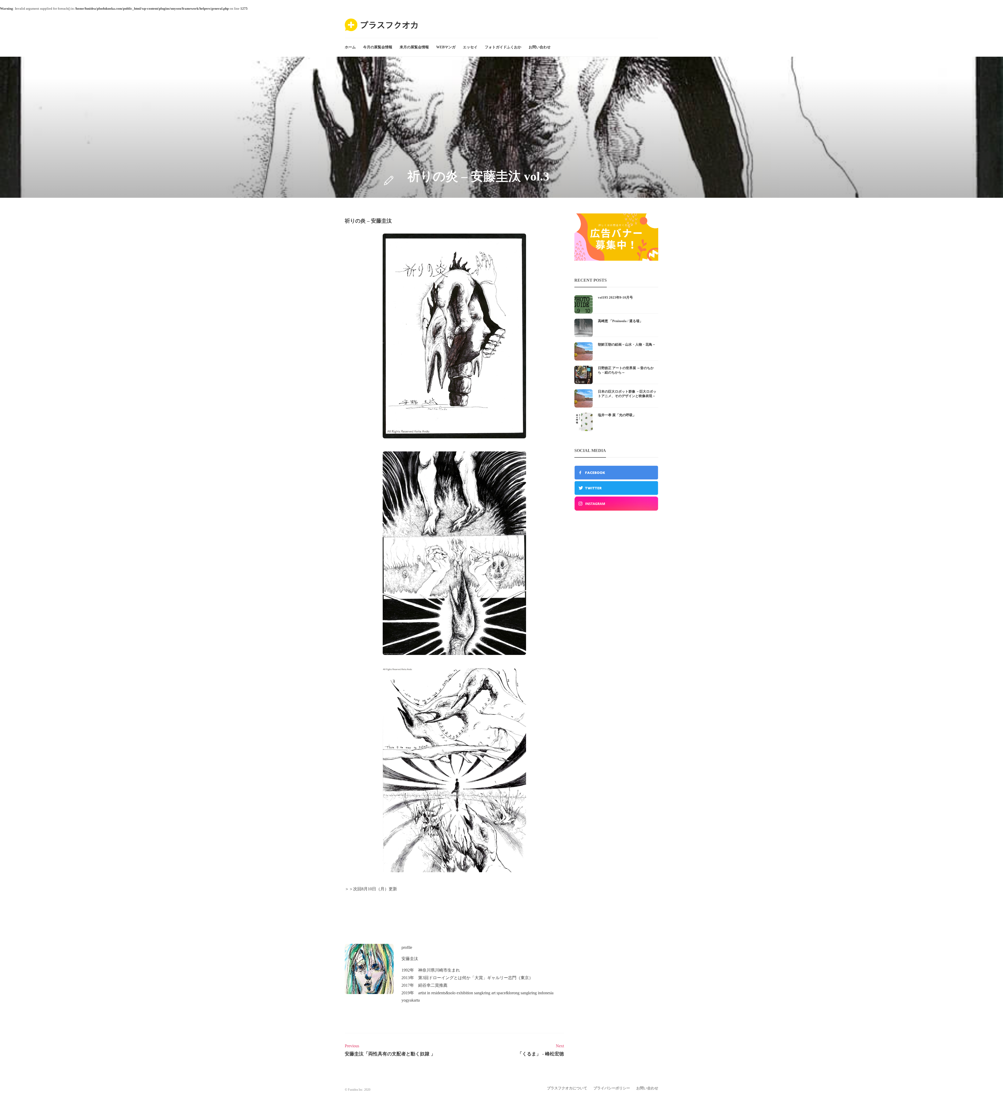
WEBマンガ (446, 47)
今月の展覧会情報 (377, 47)
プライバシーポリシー (611, 1088)
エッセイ (470, 47)
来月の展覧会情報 (414, 47)
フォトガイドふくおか (503, 47)
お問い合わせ (540, 47)
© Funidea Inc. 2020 (357, 1089)
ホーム (350, 47)
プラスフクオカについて (567, 1088)
